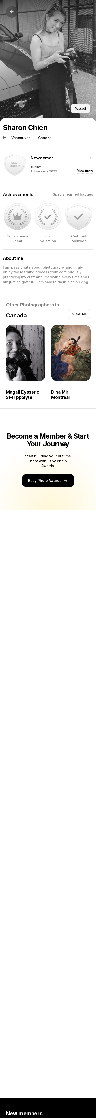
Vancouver (20, 138)
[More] (90, 158)
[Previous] (12, 12)
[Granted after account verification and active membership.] (78, 216)
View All (79, 314)
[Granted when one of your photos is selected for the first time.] (48, 216)
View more (85, 170)
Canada (45, 138)
